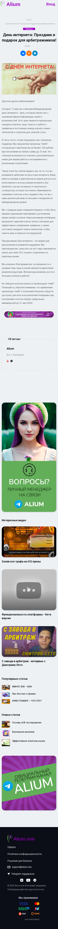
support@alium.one (22, 867)
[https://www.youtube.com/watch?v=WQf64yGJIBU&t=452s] (29, 641)
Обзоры (29, 29)
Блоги (29, 20)
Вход (50, 4)
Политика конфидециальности (24, 854)
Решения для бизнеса (19, 860)
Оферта (11, 847)
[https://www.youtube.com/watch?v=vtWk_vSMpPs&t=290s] (29, 589)
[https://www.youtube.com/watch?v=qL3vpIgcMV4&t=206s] (29, 541)
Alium (27, 46)
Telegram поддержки (22, 873)
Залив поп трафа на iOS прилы (21, 561)
